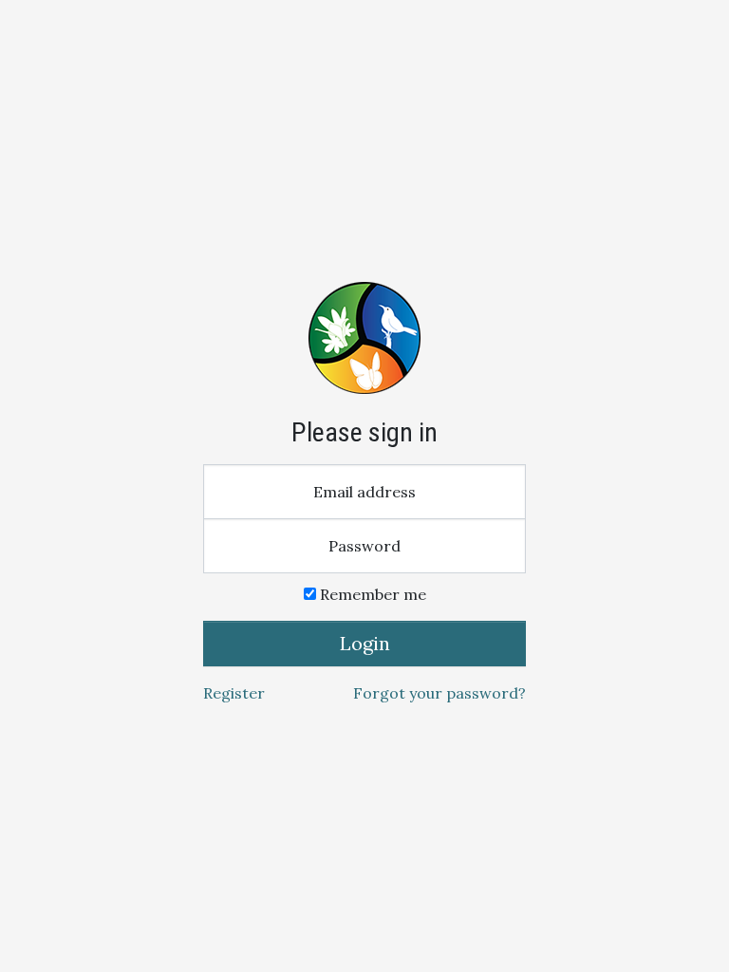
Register (234, 692)
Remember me (371, 594)
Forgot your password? (439, 692)
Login (365, 643)
